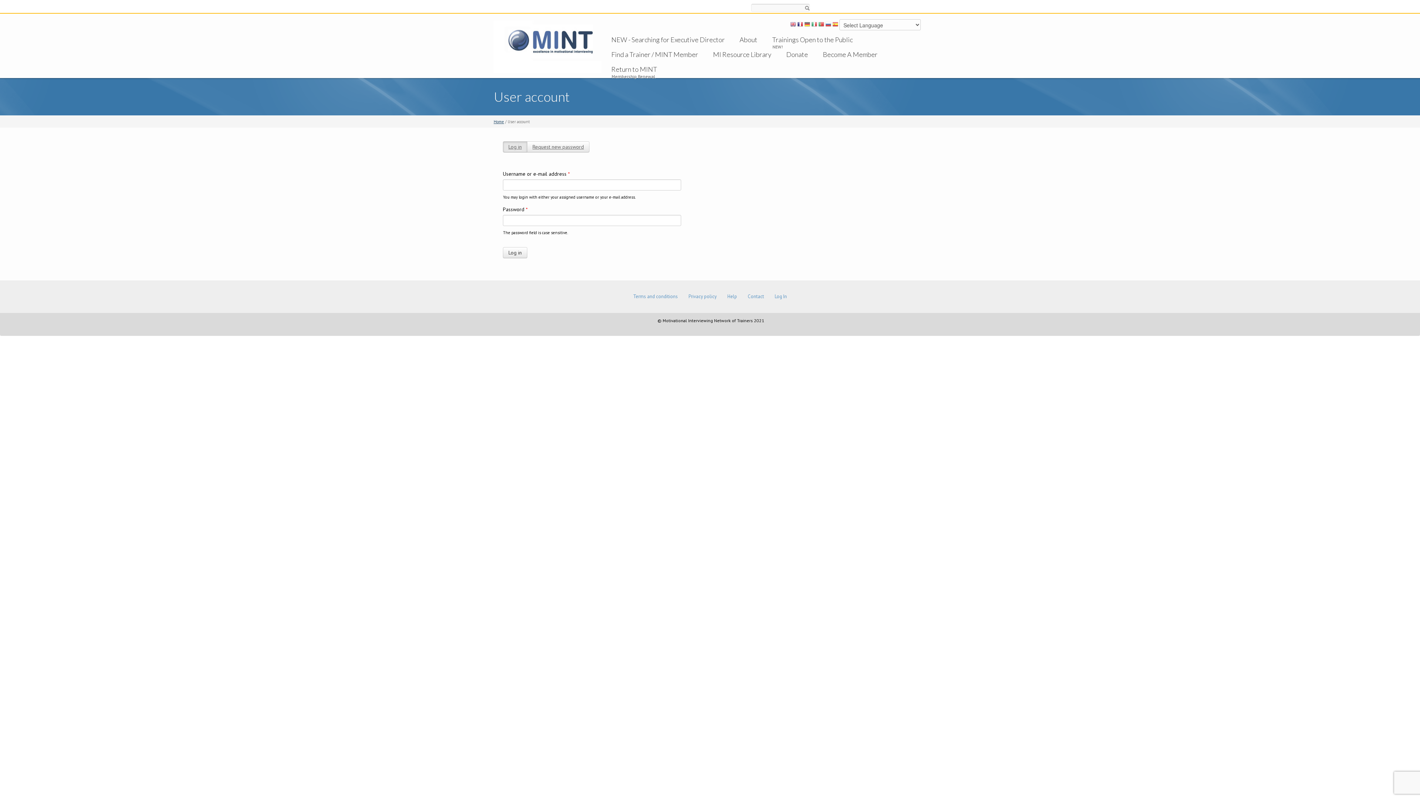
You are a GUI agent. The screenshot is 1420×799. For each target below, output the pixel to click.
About (748, 39)
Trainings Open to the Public (812, 39)
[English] (793, 25)
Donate (797, 54)
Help (732, 296)
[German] (807, 25)
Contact (756, 296)
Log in (515, 147)
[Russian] (828, 25)
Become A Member (850, 54)
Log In (781, 296)
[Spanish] (835, 25)
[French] (800, 25)
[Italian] (814, 25)
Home (499, 121)
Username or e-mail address (536, 174)
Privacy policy (703, 296)
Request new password (558, 147)
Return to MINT (634, 69)
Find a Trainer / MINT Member (654, 54)
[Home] (548, 46)
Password (515, 209)
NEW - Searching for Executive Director (668, 39)
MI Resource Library (742, 54)
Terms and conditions (655, 296)
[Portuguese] (821, 25)
